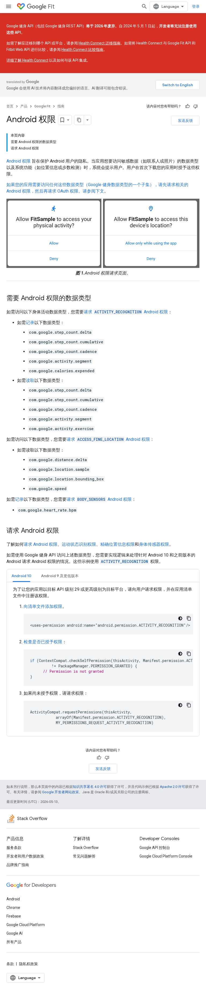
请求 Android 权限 (126, 311)
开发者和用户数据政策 (25, 856)
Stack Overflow (86, 847)
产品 (23, 106)
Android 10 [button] (21, 575)
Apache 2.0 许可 (172, 787)
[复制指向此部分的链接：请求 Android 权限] (64, 531)
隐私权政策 (28, 964)
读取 (30, 380)
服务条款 (13, 847)
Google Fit (42, 106)
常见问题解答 (84, 856)
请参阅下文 (93, 191)
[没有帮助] (196, 106)
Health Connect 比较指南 (82, 49)
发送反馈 (185, 120)
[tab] (21, 575)
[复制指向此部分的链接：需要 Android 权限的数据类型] (96, 298)
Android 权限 (18, 161)
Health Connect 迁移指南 (99, 43)
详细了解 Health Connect (27, 60)
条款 (10, 964)
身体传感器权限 (154, 544)
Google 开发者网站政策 (60, 792)
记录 (30, 322)
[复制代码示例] (189, 618)
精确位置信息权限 (117, 544)
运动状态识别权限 (79, 544)
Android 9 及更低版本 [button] (60, 575)
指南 (60, 106)
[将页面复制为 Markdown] (79, 120)
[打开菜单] (8, 6)
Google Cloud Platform (25, 925)
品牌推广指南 (17, 865)
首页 (9, 106)
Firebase (13, 916)
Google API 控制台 (154, 847)
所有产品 (13, 942)
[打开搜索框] (144, 6)
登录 (196, 6)
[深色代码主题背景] (180, 618)
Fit (51, 6)
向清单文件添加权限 (43, 606)
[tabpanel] (103, 659)
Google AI (14, 933)
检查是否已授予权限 (43, 641)
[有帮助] (187, 106)
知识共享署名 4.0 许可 (90, 787)
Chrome (13, 907)
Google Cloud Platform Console (165, 856)
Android (13, 899)
